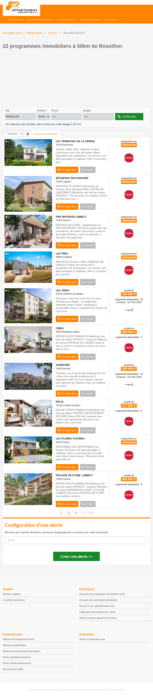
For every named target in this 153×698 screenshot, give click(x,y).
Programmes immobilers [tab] (45, 134)
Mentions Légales (12, 594)
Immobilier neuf (15, 19)
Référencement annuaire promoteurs (21, 651)
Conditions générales (14, 600)
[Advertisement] (76, 79)
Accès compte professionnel (17, 663)
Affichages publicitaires (14, 645)
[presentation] (27, 133)
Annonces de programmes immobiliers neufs (102, 594)
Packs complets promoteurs (17, 657)
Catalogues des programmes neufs (97, 612)
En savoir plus (68, 169)
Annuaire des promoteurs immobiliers (98, 600)
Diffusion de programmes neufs (19, 639)
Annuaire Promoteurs (90, 19)
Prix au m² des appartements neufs (97, 606)
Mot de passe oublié (13, 669)
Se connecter (111, 19)
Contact (89, 169)
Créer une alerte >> (76, 556)
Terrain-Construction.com (92, 639)
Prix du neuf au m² (66, 19)
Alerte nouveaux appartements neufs (98, 618)
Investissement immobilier (40, 19)
